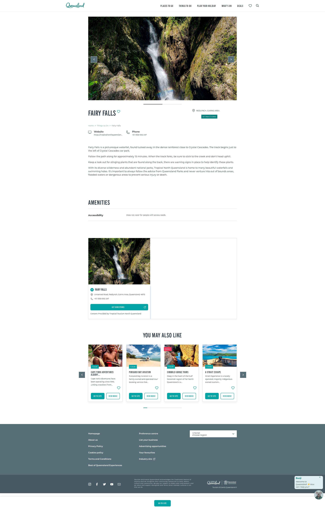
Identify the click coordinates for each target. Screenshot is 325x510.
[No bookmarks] (250, 5)
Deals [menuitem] (240, 5)
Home (91, 125)
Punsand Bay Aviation (140, 372)
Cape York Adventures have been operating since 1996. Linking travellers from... (103, 381)
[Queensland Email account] (119, 484)
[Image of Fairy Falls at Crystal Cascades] (162, 58)
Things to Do (102, 125)
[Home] (75, 7)
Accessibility (95, 215)
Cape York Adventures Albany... (102, 373)
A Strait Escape (213, 372)
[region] (162, 161)
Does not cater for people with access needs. (146, 215)
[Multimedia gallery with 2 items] (162, 61)
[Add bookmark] (118, 111)
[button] (94, 59)
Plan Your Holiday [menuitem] (206, 5)
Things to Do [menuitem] (185, 5)
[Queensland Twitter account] (104, 484)
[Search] (257, 5)
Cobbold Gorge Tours (177, 372)
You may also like (162, 335)
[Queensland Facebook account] (97, 484)
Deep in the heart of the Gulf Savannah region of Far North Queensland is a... (180, 379)
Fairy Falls (102, 112)
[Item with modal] (162, 58)
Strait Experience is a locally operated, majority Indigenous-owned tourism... (219, 379)
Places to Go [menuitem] (166, 5)
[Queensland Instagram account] (89, 484)
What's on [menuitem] (227, 5)
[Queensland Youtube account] (111, 484)
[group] (105, 374)
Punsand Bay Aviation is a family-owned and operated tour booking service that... (143, 379)
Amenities (99, 202)
